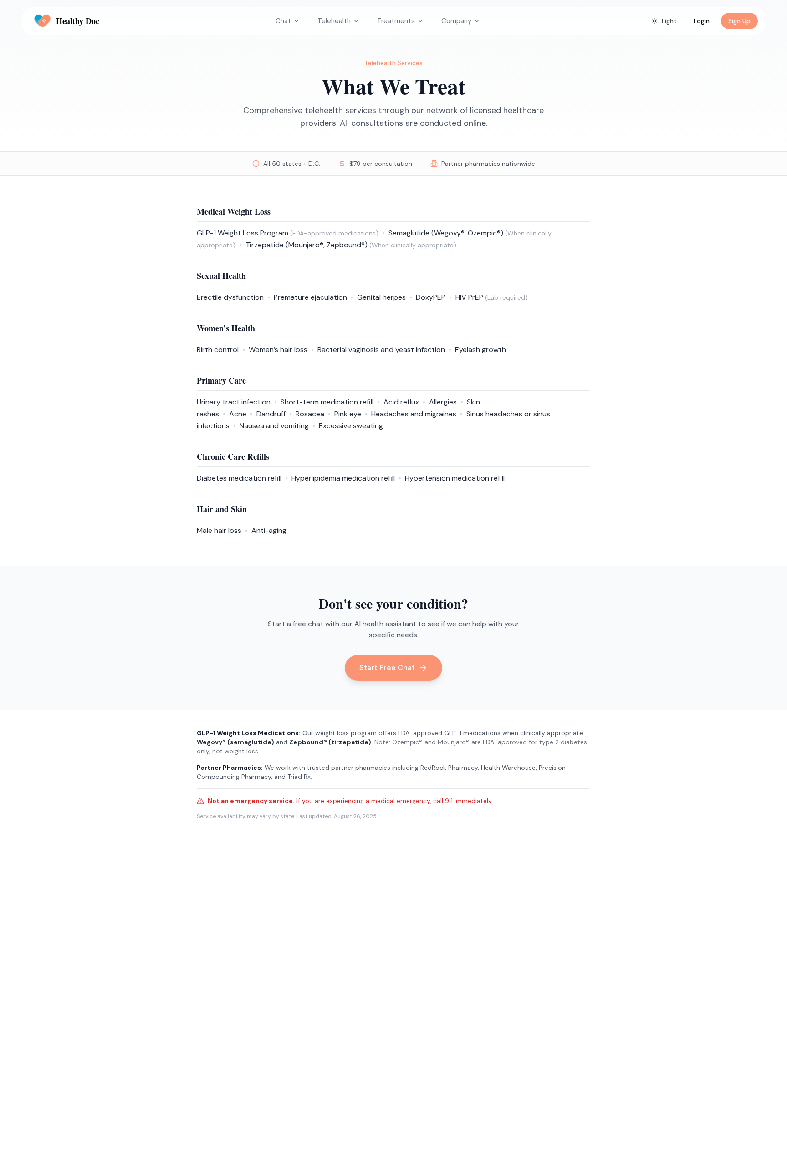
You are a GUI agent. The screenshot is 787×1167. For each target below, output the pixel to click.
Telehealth (334, 21)
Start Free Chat (387, 667)
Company (456, 21)
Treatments (396, 21)
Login (702, 21)
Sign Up (739, 21)
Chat (283, 21)
